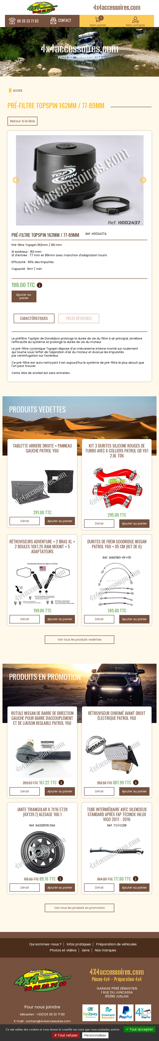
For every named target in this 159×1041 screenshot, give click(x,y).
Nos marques (105, 950)
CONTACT (64, 20)
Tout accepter (141, 1029)
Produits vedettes (37, 409)
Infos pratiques (79, 944)
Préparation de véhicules (116, 944)
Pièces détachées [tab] (79, 318)
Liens (86, 950)
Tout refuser (67, 1035)
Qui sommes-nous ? (45, 944)
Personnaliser (95, 1035)
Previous (16, 180)
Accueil (18, 90)
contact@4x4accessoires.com (48, 1021)
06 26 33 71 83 (28, 21)
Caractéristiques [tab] (34, 318)
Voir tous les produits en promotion (79, 908)
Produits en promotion (45, 676)
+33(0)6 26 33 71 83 (50, 1014)
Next (143, 180)
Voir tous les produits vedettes (79, 639)
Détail (24, 521)
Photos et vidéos (63, 950)
